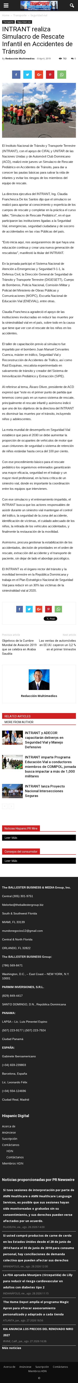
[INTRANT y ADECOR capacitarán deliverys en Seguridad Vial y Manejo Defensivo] (12, 738)
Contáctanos (10, 1145)
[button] (72, 5)
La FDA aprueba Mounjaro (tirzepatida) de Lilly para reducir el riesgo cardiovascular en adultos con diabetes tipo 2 (38, 1281)
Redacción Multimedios (20, 58)
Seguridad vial (24, 21)
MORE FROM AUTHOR (19, 722)
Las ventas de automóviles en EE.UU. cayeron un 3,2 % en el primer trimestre (57, 645)
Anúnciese (9, 1132)
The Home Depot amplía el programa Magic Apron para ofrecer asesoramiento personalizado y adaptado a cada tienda (36, 1308)
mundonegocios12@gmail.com (22, 930)
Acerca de (8, 1126)
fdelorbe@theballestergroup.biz (22, 904)
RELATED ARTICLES (18, 716)
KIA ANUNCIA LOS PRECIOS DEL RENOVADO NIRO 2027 (38, 1332)
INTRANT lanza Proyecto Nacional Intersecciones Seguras (45, 791)
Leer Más (11, 838)
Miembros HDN (12, 1163)
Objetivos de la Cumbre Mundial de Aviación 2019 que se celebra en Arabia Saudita (19, 647)
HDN (9, 1151)
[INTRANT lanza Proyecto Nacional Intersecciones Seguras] (12, 791)
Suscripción (9, 1139)
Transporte (8, 21)
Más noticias (11, 1348)
